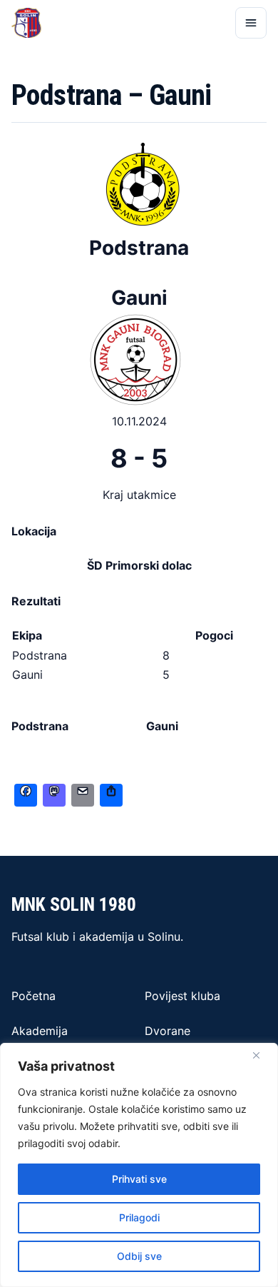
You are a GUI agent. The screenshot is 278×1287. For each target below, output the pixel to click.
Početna (33, 996)
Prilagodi (139, 1217)
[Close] (256, 1055)
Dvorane (167, 1031)
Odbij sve (139, 1256)
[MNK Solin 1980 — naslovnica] (26, 23)
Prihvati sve (139, 1179)
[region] (139, 1165)
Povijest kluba (182, 996)
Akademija (39, 1031)
